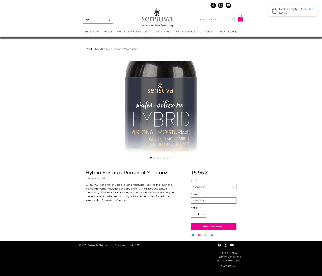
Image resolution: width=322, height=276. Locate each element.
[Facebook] (219, 245)
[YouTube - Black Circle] (228, 5)
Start (89, 49)
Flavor (195, 194)
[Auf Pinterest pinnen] (199, 235)
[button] (240, 18)
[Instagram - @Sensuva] (226, 245)
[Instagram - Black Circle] (220, 5)
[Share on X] (212, 235)
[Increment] (203, 214)
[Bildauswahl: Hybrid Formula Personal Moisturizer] (151, 157)
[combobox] (213, 187)
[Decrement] (193, 214)
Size (194, 181)
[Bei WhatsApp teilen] (206, 235)
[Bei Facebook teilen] (193, 235)
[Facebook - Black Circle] (213, 5)
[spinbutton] (198, 214)
